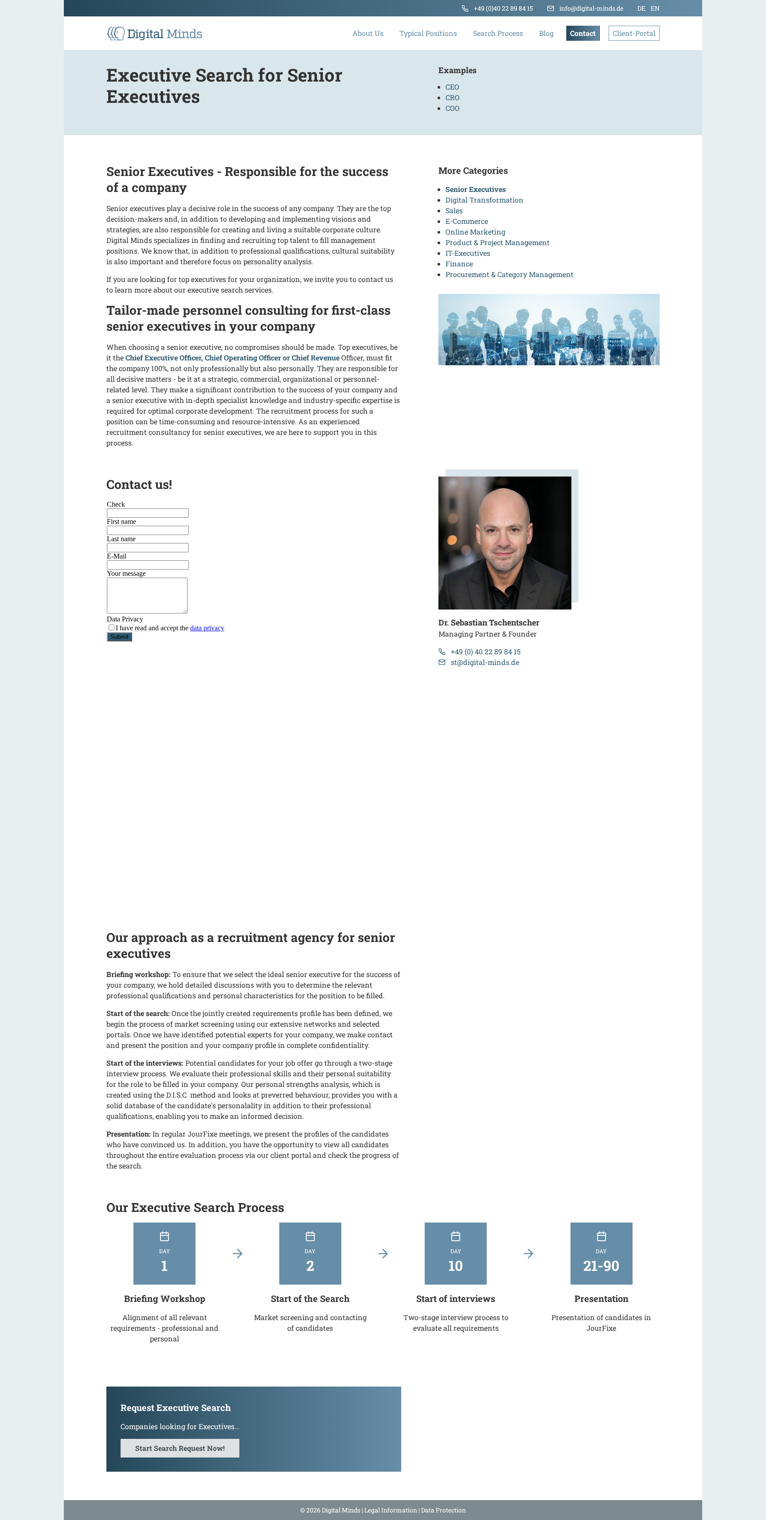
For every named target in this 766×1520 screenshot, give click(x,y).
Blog (546, 33)
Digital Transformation (485, 199)
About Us (367, 33)
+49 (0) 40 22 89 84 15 (485, 651)
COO (453, 108)
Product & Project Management (498, 242)
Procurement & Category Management (510, 274)
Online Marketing (475, 231)
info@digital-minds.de (591, 8)
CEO (452, 86)
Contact (583, 33)
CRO (453, 97)
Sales (454, 210)
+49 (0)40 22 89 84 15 (503, 8)
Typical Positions (428, 33)
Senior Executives (476, 189)
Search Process (498, 33)
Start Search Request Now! (180, 1448)
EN (655, 8)
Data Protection (443, 1510)
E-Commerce (467, 221)
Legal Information (390, 1510)
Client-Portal (634, 33)
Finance (459, 263)
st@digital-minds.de (485, 662)
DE (641, 8)
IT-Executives (468, 253)
